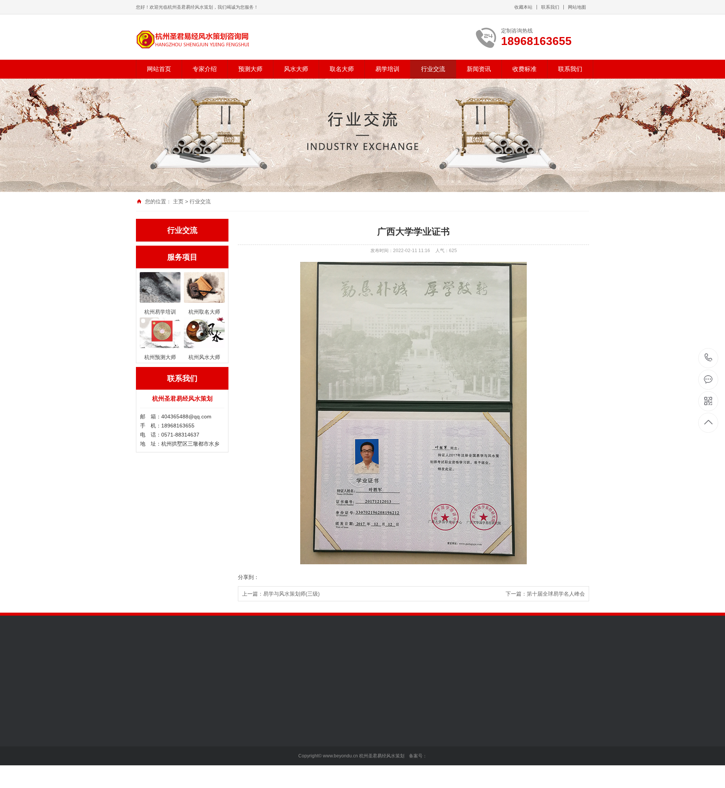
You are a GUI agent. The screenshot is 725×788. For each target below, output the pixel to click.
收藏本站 (523, 7)
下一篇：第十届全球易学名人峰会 (545, 594)
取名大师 (342, 69)
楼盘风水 (251, 722)
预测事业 (199, 722)
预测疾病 (199, 779)
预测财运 (199, 734)
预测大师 (250, 69)
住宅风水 (251, 756)
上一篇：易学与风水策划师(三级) (281, 594)
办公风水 (251, 745)
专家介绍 (205, 69)
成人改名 (304, 745)
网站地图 (577, 7)
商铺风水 (251, 768)
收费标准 (524, 69)
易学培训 (387, 69)
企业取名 (304, 756)
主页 (178, 201)
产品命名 (304, 768)
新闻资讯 (479, 69)
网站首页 (159, 69)
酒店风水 (251, 779)
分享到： (248, 577)
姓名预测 (304, 734)
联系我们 (550, 7)
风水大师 (296, 69)
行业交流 (433, 69)
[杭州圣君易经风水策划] (192, 39)
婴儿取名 (304, 722)
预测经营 (199, 745)
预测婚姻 (199, 756)
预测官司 (199, 768)
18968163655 (709, 358)
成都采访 (146, 734)
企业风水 (251, 734)
